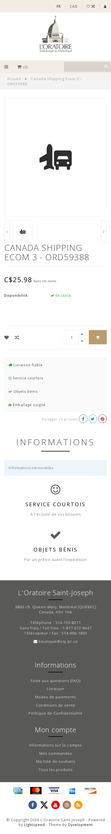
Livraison (55, 688)
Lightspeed (34, 824)
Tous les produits (56, 769)
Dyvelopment (80, 824)
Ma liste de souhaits (55, 761)
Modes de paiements (55, 696)
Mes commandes (55, 753)
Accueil (14, 78)
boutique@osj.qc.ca (58, 641)
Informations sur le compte (55, 745)
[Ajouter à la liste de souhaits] (6, 337)
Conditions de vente (55, 705)
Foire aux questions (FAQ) (56, 680)
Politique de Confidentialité (55, 713)
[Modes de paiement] (18, 790)
